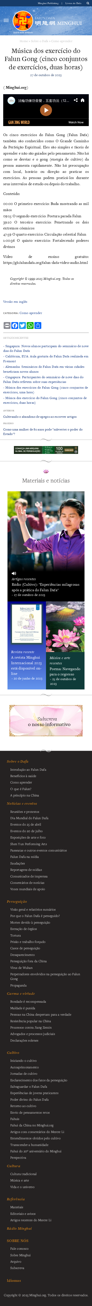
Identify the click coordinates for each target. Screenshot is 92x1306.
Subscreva (17, 1268)
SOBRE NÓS (18, 1240)
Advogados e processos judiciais (32, 1034)
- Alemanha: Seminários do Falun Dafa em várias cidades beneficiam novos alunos (44, 369)
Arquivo (15, 1261)
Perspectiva (18, 1157)
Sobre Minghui (20, 1255)
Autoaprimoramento (24, 1067)
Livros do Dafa (73, 3)
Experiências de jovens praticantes (34, 1093)
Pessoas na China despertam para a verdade (40, 1014)
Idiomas (14, 1280)
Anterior (8, 410)
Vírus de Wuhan (21, 967)
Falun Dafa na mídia (24, 856)
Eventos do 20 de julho (26, 831)
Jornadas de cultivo (23, 1073)
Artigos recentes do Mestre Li (30, 1220)
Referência (16, 1199)
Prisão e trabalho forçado (27, 941)
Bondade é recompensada (28, 1001)
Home (24, 41)
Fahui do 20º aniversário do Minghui (35, 1151)
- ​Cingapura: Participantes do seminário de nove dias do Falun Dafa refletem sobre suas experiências (43, 379)
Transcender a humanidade (29, 1145)
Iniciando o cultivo (23, 1060)
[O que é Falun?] (23, 20)
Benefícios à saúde (23, 776)
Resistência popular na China (30, 1021)
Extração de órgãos (23, 929)
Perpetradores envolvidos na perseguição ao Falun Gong (45, 976)
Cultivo (13, 1052)
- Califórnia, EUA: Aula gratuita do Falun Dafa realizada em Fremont (45, 358)
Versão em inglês (15, 301)
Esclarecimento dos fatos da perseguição (38, 1080)
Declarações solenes (24, 1040)
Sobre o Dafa (39, 41)
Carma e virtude (21, 993)
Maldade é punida (22, 1008)
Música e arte (19, 1180)
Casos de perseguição (25, 948)
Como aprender (61, 41)
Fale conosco (19, 1248)
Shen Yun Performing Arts (28, 844)
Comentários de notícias (27, 882)
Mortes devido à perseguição (30, 922)
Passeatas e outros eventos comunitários (38, 850)
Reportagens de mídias (26, 869)
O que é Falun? (20, 789)
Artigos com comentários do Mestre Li (37, 1132)
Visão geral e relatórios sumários (33, 909)
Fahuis (14, 1119)
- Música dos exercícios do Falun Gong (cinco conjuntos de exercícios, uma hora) (45, 389)
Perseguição (17, 901)
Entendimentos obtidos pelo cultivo (35, 1138)
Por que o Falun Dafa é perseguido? (35, 916)
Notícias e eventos (22, 803)
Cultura (13, 1165)
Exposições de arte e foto (28, 837)
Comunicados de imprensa (29, 876)
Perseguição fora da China (28, 961)
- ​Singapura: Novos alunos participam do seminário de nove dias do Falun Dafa (46, 348)
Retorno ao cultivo (23, 1106)
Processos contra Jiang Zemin (31, 1027)
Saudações (17, 863)
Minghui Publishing (48, 3)
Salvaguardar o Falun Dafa (28, 1086)
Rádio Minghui (19, 1228)
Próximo (8, 423)
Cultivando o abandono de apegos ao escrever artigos (40, 417)
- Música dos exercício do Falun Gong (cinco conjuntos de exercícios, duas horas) (45, 400)
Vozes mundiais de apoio (27, 889)
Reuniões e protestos (24, 811)
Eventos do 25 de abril (25, 824)
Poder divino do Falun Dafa (29, 1099)
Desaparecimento (22, 954)
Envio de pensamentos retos (30, 1112)
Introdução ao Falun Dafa (28, 769)
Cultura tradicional (23, 1174)
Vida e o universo (22, 1187)
